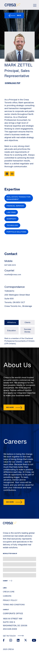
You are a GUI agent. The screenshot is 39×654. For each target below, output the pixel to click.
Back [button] (19, 15)
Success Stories (27, 330)
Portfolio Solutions (16, 232)
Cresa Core (9, 591)
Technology (12, 225)
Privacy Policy (10, 600)
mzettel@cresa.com (12, 274)
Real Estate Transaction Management (18, 198)
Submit (5, 581)
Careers (7, 596)
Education (11, 330)
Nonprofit (11, 219)
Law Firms (11, 212)
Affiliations (11, 322)
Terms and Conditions (14, 604)
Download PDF (12, 83)
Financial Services (15, 206)
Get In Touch (9, 636)
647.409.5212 (10, 265)
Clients (27, 322)
